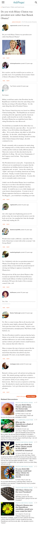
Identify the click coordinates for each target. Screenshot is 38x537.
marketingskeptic (15, 252)
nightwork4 (13, 204)
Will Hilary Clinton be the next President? (24, 491)
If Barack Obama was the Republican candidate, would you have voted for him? (24, 508)
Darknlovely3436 (15, 229)
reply (4, 58)
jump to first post (21, 396)
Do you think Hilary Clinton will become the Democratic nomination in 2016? (24, 408)
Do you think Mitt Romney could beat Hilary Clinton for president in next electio (23, 473)
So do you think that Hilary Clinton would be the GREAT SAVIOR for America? (24, 447)
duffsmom (13, 292)
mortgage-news (14, 364)
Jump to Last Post (16, 22)
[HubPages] (19, 2)
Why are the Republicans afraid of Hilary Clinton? (24, 424)
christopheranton (15, 63)
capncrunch (13, 25)
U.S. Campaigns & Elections (24, 420)
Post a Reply (31, 396)
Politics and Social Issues (24, 402)
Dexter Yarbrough (15, 313)
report (7, 58)
